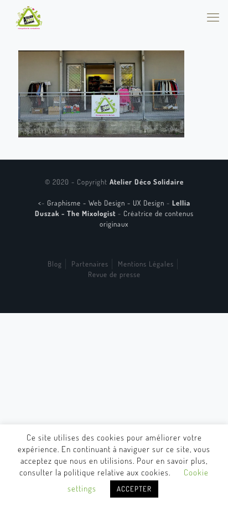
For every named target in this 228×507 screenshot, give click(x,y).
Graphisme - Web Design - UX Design (107, 202)
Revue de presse (114, 274)
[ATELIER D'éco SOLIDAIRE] (29, 16)
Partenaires (89, 263)
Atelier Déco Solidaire (147, 181)
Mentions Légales (146, 263)
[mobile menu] (213, 16)
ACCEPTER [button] (134, 488)
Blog (55, 263)
